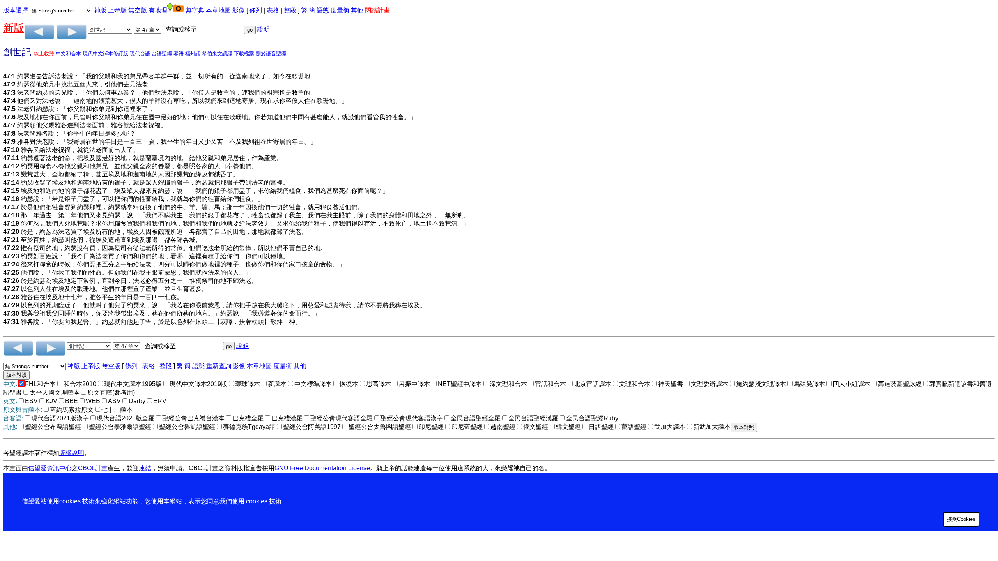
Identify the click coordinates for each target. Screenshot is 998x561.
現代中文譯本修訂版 (105, 53)
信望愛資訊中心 (50, 468)
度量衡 (340, 10)
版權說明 (71, 453)
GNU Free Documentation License (322, 468)
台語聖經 (162, 53)
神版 (100, 10)
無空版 (137, 10)
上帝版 (117, 10)
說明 (263, 29)
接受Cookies (961, 519)
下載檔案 (244, 53)
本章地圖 (218, 10)
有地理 (158, 10)
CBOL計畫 (93, 468)
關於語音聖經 (271, 53)
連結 (145, 468)
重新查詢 (218, 366)
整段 (290, 10)
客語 (178, 53)
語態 (323, 10)
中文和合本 (68, 53)
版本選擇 (15, 10)
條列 (256, 10)
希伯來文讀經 (217, 53)
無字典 (195, 10)
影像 (238, 10)
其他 (357, 10)
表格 (273, 10)
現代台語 (140, 53)
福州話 (192, 53)
